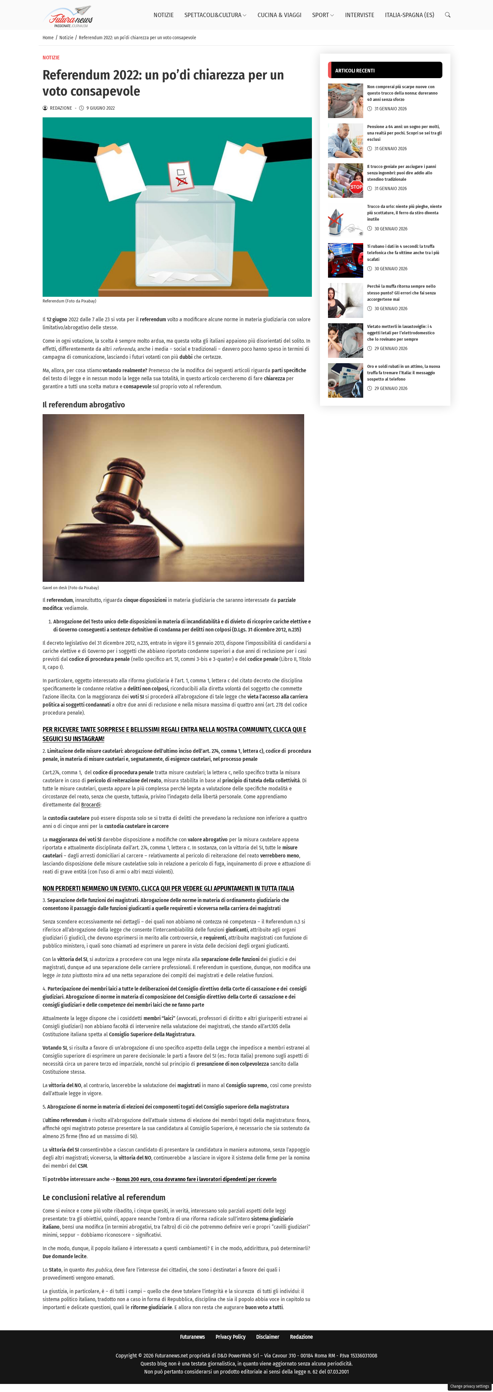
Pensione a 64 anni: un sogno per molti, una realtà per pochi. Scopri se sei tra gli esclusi (404, 133)
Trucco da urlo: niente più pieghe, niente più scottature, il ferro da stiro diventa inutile (404, 213)
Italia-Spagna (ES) (409, 15)
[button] (447, 15)
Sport (320, 15)
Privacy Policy (230, 1337)
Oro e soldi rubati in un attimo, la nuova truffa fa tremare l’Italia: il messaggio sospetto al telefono (403, 373)
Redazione (301, 1337)
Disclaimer (267, 1337)
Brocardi (90, 804)
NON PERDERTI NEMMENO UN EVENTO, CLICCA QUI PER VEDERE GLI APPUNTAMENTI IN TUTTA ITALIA (168, 888)
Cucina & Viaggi (280, 15)
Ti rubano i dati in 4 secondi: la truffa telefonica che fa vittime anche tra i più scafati (403, 253)
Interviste (359, 15)
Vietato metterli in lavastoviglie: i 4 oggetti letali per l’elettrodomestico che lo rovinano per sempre (401, 333)
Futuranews (192, 1337)
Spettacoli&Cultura (212, 15)
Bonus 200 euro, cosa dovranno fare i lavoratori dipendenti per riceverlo (196, 1179)
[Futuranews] (68, 14)
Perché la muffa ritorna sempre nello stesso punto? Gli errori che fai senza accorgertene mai (401, 292)
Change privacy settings (469, 1386)
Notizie (164, 15)
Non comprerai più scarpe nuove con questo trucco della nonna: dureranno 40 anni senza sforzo (402, 93)
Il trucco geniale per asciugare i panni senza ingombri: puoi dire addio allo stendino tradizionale (401, 173)
